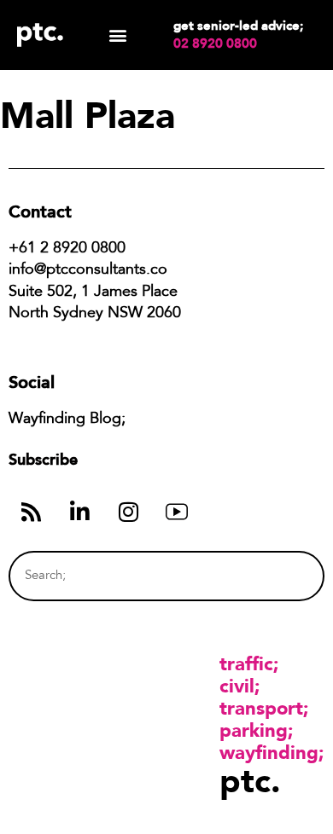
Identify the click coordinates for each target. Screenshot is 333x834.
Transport (261, 708)
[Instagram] (128, 511)
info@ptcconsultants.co (88, 270)
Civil (236, 686)
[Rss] (31, 511)
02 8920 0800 (215, 43)
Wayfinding (268, 752)
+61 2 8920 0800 (67, 249)
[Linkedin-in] (79, 511)
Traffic (246, 663)
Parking (253, 730)
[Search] (279, 576)
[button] (118, 35)
